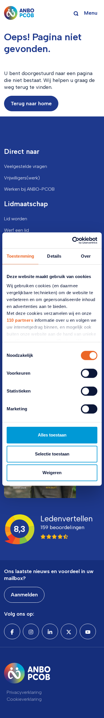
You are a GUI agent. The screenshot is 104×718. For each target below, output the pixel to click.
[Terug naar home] (19, 13)
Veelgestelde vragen (25, 166)
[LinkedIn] (50, 631)
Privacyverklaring (24, 692)
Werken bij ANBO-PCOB (29, 189)
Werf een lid (16, 230)
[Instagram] (31, 631)
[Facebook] (12, 631)
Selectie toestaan (52, 453)
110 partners (20, 320)
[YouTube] (88, 631)
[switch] (89, 373)
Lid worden (15, 218)
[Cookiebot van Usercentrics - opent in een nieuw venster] (73, 240)
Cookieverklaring (24, 699)
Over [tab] (86, 256)
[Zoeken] (76, 13)
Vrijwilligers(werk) (22, 178)
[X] (69, 631)
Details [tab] (54, 256)
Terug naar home (31, 103)
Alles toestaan (52, 434)
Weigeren (52, 472)
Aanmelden (24, 594)
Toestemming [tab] (20, 256)
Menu (90, 13)
